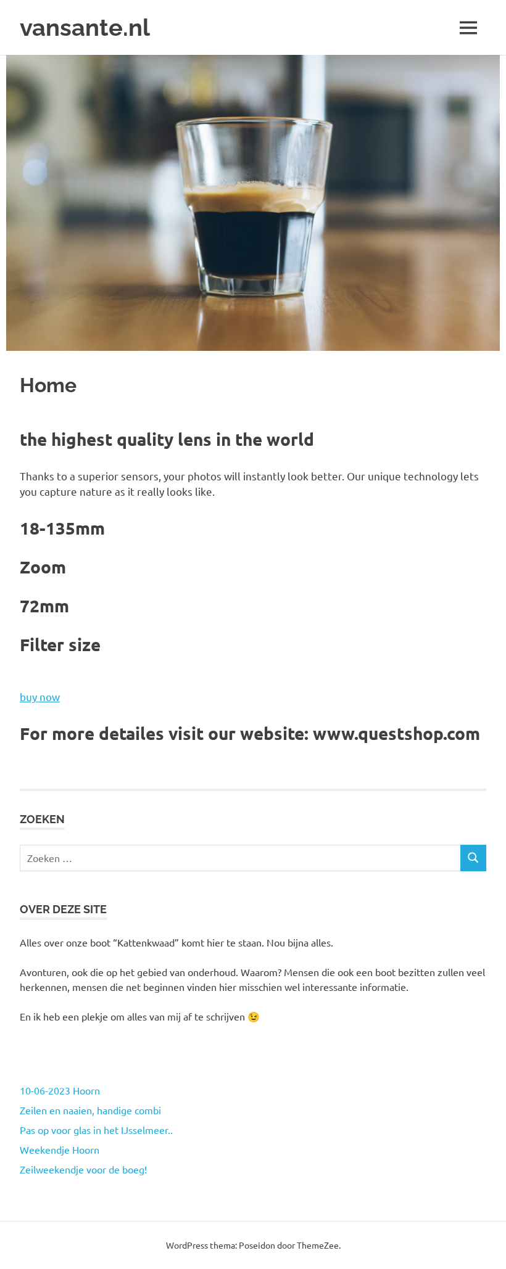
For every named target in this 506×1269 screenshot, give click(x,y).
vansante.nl (85, 27)
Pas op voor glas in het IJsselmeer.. (96, 1129)
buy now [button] (40, 696)
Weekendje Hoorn (59, 1149)
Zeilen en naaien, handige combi (90, 1110)
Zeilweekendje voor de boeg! (83, 1169)
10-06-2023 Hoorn (60, 1090)
